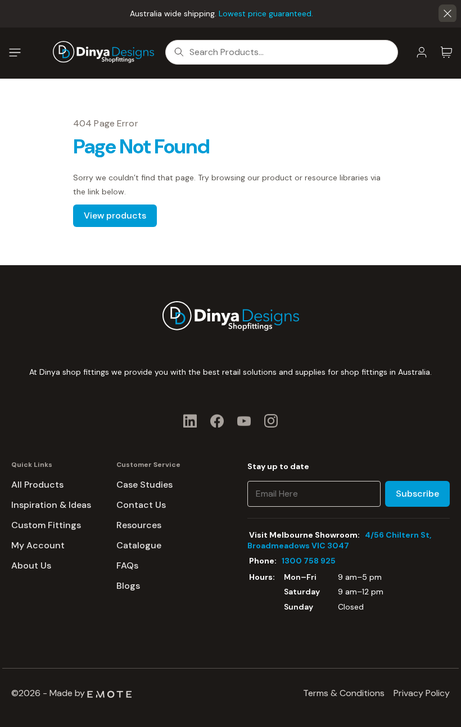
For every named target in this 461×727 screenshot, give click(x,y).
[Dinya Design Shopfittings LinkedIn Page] (190, 421)
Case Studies (144, 484)
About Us (31, 565)
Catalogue (138, 545)
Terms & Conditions (344, 693)
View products (115, 215)
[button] (448, 13)
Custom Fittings (46, 525)
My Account (38, 545)
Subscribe (417, 493)
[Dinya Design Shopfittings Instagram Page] (271, 421)
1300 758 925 (309, 561)
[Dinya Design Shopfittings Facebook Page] (217, 421)
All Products (37, 484)
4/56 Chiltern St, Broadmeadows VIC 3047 (339, 540)
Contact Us (141, 505)
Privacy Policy (422, 693)
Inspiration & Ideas (51, 505)
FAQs (127, 565)
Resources (138, 525)
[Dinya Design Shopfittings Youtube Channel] (244, 421)
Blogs (128, 586)
